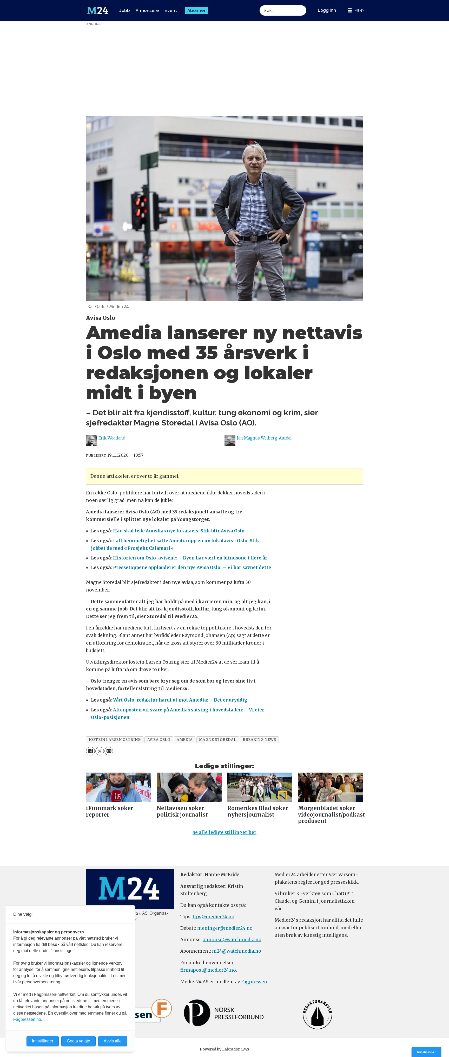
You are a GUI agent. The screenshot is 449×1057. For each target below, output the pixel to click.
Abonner (196, 10)
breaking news (259, 739)
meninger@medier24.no (225, 928)
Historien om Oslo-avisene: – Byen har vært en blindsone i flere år (190, 558)
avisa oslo (158, 739)
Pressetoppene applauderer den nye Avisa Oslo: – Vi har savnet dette (192, 567)
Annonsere (147, 10)
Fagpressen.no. (27, 1019)
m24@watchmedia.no (236, 951)
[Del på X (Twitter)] (99, 751)
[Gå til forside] (97, 11)
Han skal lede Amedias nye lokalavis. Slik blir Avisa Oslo (179, 531)
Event (170, 10)
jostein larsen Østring (115, 739)
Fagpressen (254, 982)
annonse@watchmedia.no (232, 940)
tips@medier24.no (213, 917)
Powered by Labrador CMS (224, 1049)
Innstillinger (426, 1052)
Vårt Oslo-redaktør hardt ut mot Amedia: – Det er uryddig (180, 700)
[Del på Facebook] (90, 751)
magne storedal (217, 739)
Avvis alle (113, 1041)
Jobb (124, 10)
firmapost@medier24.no (208, 970)
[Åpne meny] (356, 10)
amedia (185, 739)
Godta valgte (78, 1041)
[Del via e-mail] (108, 751)
